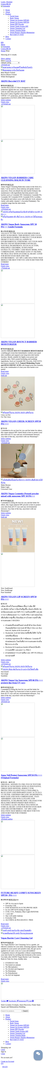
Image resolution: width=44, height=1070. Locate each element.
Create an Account (7, 1061)
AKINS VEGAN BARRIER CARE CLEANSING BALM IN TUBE (17, 178)
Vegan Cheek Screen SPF (19, 26)
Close (3, 1050)
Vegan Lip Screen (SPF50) (19, 22)
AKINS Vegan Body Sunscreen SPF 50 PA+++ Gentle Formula (19, 225)
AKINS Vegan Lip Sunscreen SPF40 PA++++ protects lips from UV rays (22, 681)
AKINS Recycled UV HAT (13, 81)
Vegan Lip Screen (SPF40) (19, 20)
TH (3, 1067)
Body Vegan (14, 18)
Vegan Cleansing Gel (17, 28)
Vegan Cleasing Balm (17, 30)
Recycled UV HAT (17, 35)
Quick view (5, 102)
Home (3, 51)
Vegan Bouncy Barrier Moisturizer (22, 32)
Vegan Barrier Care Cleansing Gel (16, 938)
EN (2, 42)
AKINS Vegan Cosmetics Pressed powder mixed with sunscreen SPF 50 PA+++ (20, 494)
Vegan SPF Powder (17, 24)
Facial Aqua (14, 16)
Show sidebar (6, 59)
